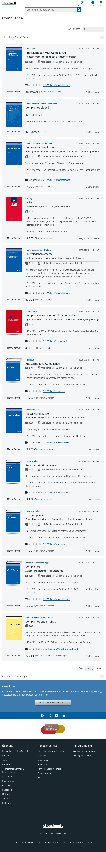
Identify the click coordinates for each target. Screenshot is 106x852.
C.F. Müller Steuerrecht (54, 391)
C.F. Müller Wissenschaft (55, 341)
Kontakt (6, 785)
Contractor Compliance (39, 147)
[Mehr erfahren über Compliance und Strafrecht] (14, 628)
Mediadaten (8, 781)
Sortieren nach (73, 29)
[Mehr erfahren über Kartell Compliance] (14, 420)
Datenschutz (30, 842)
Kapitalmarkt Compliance (41, 465)
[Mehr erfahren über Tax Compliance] (14, 522)
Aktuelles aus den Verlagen (51, 751)
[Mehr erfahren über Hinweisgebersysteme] (14, 260)
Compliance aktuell (37, 107)
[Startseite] (53, 827)
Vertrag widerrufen (82, 755)
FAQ (40, 777)
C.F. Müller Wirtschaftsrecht (56, 85)
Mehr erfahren (13, 91)
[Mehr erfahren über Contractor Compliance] (14, 153)
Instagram (7, 803)
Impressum (18, 842)
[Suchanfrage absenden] (79, 9)
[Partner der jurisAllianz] (53, 729)
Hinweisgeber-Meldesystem (81, 842)
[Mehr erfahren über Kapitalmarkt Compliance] (14, 472)
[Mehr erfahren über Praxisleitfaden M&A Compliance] (14, 59)
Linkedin (6, 794)
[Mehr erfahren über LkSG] (14, 209)
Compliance (32, 566)
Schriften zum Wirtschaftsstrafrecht (60, 649)
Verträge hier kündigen (84, 751)
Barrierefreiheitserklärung (56, 842)
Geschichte (7, 776)
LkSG (28, 202)
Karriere (6, 764)
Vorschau (42, 764)
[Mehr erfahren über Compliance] (14, 573)
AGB (41, 842)
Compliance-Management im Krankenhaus (51, 315)
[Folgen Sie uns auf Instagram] (49, 715)
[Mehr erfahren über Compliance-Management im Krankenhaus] (14, 323)
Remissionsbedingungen (50, 769)
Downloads (43, 760)
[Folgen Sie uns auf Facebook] (42, 715)
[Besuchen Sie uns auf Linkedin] (63, 715)
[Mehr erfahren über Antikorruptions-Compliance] (14, 370)
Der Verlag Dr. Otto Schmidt (15, 751)
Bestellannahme (45, 773)
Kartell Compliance (37, 413)
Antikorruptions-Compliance (42, 363)
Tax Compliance (35, 515)
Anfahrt (5, 760)
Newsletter (43, 755)
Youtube (6, 798)
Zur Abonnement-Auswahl (53, 702)
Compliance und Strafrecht (41, 621)
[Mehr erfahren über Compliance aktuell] (14, 114)
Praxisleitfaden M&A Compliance (45, 52)
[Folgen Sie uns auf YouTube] (56, 715)
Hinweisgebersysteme (39, 254)
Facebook (7, 790)
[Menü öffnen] (101, 2)
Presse (5, 755)
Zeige (81, 668)
